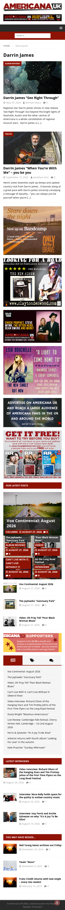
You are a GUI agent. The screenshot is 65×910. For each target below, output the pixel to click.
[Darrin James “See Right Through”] (32, 77)
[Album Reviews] (10, 866)
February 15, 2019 (32, 886)
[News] (10, 849)
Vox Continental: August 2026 (31, 523)
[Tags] (32, 660)
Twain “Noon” (27, 862)
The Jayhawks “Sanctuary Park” (15, 539)
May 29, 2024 (13, 102)
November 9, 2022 (32, 866)
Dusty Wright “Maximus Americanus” (28, 714)
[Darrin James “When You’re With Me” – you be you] (32, 148)
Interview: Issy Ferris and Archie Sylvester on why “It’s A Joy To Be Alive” (38, 816)
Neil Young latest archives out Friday (40, 845)
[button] (60, 27)
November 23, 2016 (33, 849)
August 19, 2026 (31, 823)
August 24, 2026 (31, 801)
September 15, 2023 (17, 177)
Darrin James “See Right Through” (31, 98)
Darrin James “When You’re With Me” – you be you (30, 170)
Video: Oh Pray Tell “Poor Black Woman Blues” (46, 537)
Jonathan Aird (40, 177)
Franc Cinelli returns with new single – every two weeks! (40, 880)
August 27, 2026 (32, 531)
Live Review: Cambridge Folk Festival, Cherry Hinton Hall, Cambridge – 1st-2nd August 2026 (32, 723)
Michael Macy (33, 102)
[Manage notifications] (57, 902)
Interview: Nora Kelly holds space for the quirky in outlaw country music (40, 796)
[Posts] (12, 660)
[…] (39, 122)
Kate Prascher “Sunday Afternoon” (27, 747)
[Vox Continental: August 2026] (32, 514)
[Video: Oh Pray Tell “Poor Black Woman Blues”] (10, 621)
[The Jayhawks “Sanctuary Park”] (10, 604)
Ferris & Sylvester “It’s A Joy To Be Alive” (29, 732)
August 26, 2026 (18, 571)
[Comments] (51, 660)
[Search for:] (32, 35)
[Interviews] (10, 773)
